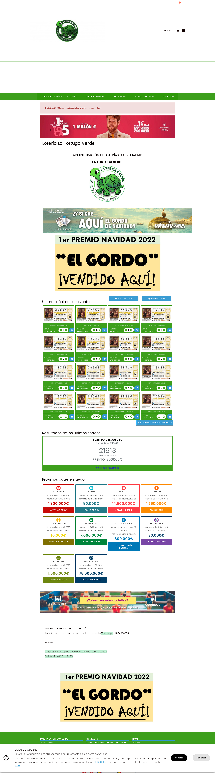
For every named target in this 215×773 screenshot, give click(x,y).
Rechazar (201, 757)
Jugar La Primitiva (91, 541)
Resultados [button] (120, 96)
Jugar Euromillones (91, 580)
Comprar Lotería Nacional (124, 546)
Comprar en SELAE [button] (144, 96)
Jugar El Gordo (123, 510)
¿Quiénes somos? (47, 743)
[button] (50, 130)
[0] (179, 30)
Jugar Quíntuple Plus (58, 541)
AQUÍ (17, 765)
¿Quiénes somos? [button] (95, 96)
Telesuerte (136, 743)
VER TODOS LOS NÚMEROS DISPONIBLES (155, 423)
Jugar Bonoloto (58, 580)
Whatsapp (107, 633)
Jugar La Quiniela (58, 510)
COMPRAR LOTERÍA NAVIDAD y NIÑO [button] (58, 96)
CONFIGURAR (100, 762)
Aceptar (179, 757)
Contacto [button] (168, 96)
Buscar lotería (124, 298)
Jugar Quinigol (91, 510)
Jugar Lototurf (156, 510)
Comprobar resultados (107, 468)
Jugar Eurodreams (156, 541)
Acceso (170, 30)
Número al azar (157, 298)
